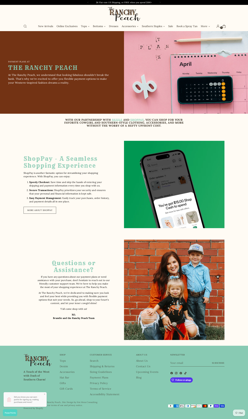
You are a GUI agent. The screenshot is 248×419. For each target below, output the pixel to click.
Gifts (63, 383)
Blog (139, 377)
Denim (64, 366)
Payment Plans (99, 377)
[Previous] (88, 2)
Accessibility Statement (104, 394)
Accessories (67, 372)
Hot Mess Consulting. (87, 402)
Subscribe (218, 363)
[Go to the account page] (217, 26)
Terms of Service (100, 388)
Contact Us (143, 366)
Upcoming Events (147, 372)
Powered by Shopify (33, 408)
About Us (142, 360)
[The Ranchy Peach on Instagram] (176, 374)
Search (94, 360)
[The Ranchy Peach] (124, 14)
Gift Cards (66, 388)
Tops (63, 360)
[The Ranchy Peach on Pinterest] (181, 374)
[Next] (160, 2)
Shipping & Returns (102, 366)
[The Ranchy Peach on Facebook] (172, 374)
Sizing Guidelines (101, 372)
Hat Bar (64, 377)
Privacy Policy (99, 383)
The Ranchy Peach (51, 402)
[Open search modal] (25, 26)
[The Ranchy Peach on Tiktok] (185, 374)
